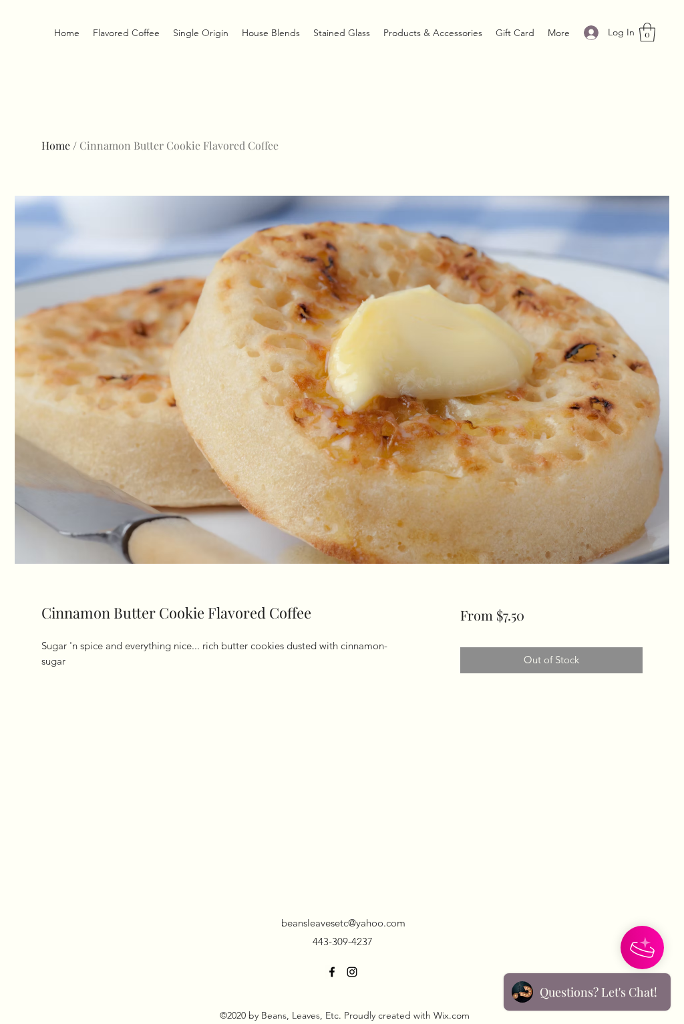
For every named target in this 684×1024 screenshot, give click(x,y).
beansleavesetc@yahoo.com (343, 922)
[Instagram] (352, 972)
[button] (647, 32)
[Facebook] (332, 972)
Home (55, 145)
